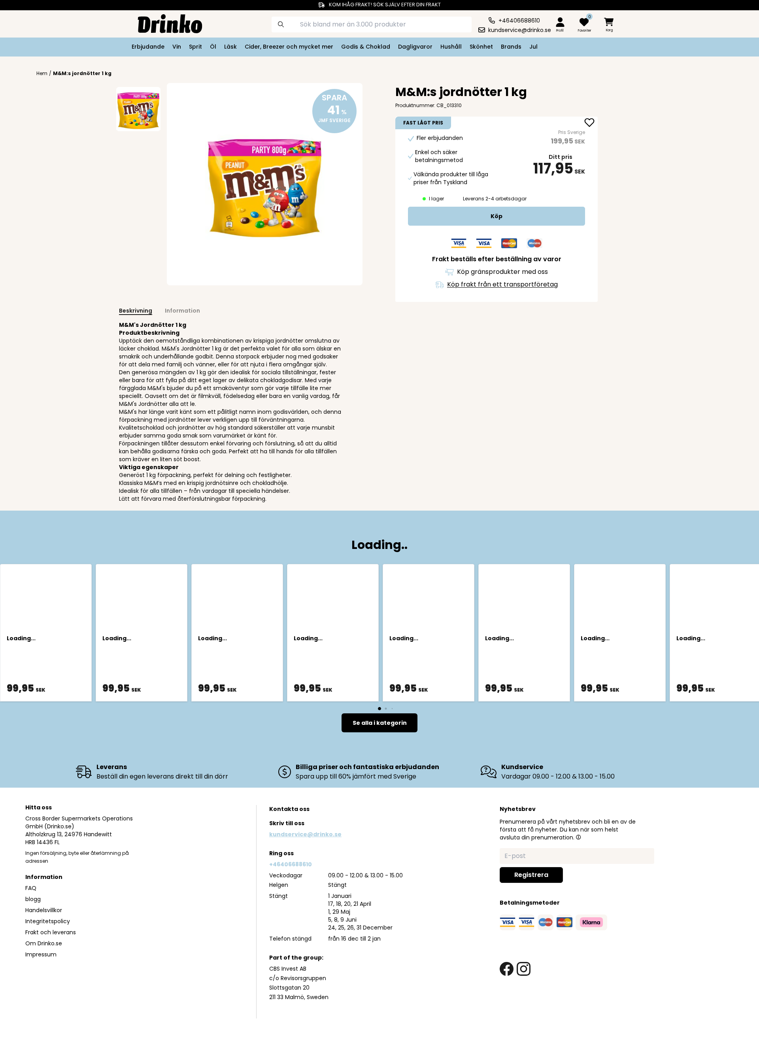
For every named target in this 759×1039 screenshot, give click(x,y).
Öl (213, 47)
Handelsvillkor (43, 910)
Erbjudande (148, 47)
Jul (533, 47)
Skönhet (481, 47)
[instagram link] (524, 969)
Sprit (195, 47)
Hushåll (451, 47)
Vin (176, 47)
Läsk (230, 47)
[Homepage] (163, 23)
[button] (578, 837)
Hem (41, 73)
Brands (511, 47)
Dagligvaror (415, 47)
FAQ (30, 888)
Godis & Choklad (365, 47)
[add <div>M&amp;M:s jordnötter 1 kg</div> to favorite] (589, 123)
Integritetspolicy (47, 921)
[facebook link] (507, 969)
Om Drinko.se (43, 943)
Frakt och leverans (50, 932)
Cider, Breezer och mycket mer (289, 47)
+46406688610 (290, 864)
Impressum (41, 954)
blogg (33, 899)
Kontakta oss (289, 809)
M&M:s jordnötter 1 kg (82, 73)
